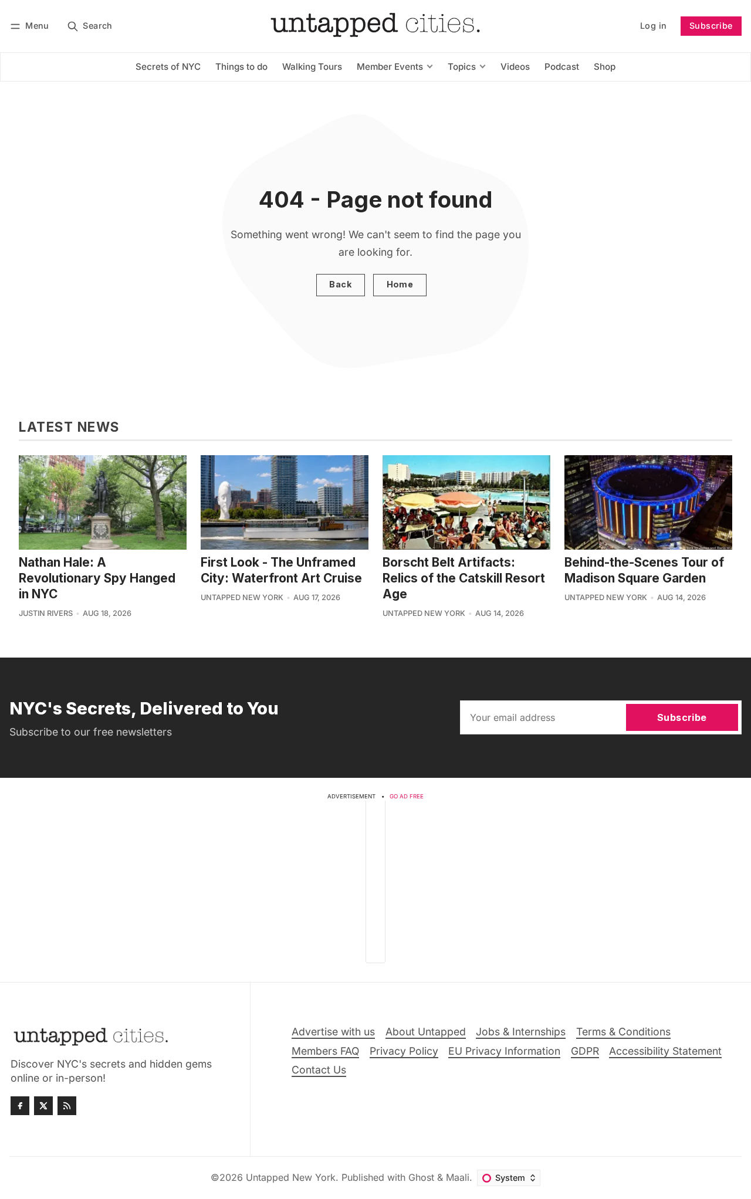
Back (340, 284)
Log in (653, 26)
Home (400, 284)
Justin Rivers (46, 613)
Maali (457, 1177)
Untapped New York (242, 597)
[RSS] (66, 1105)
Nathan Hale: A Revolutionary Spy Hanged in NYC (97, 578)
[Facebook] (20, 1105)
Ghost (421, 1177)
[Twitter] (43, 1105)
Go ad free (407, 796)
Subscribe (711, 26)
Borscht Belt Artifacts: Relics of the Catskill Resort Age (464, 578)
